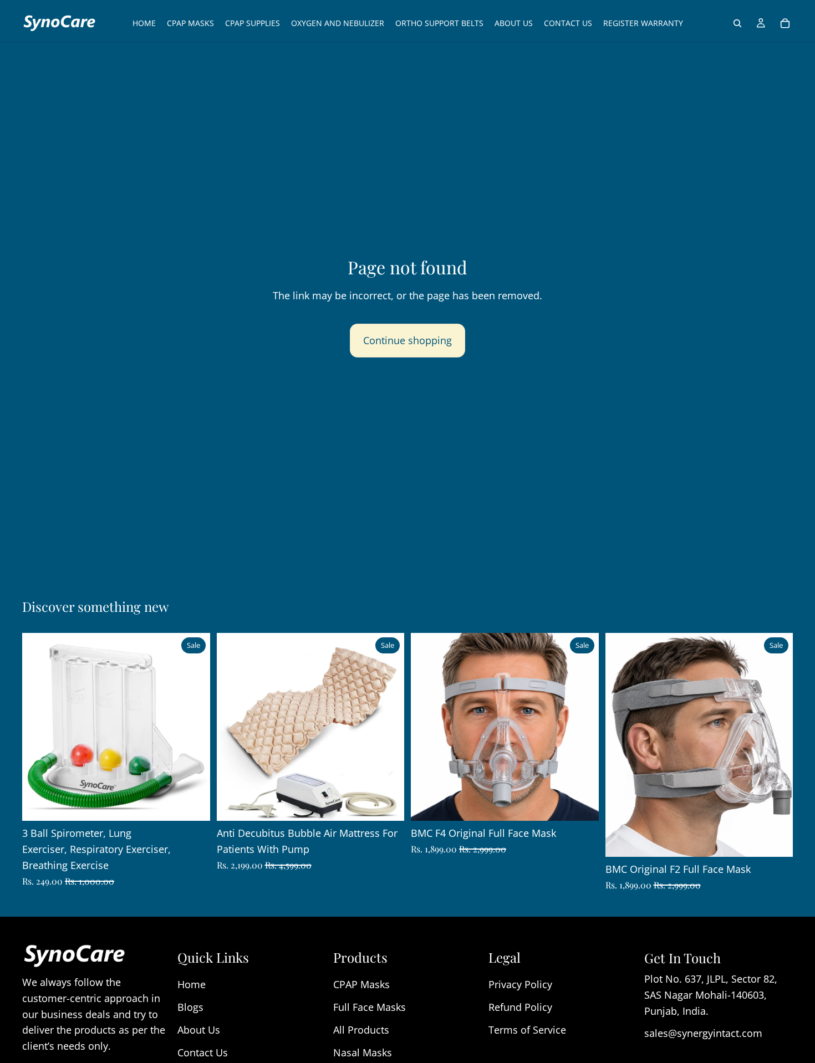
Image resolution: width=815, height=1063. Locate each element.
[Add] (193, 804)
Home (191, 984)
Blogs (190, 1007)
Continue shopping (407, 340)
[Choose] (582, 804)
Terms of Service (527, 1029)
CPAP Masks (361, 984)
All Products (361, 1029)
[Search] (737, 23)
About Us (198, 1029)
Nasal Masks (362, 1052)
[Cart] (785, 23)
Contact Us (202, 1052)
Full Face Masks (369, 1007)
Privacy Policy (520, 984)
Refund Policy (520, 1007)
